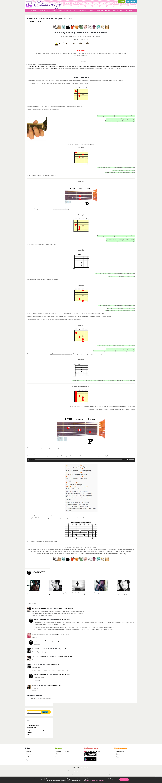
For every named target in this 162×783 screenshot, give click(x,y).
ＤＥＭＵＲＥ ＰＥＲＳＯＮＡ (39, 649)
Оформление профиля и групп (36, 730)
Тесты (120, 10)
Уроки (75, 10)
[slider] (131, 459)
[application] (81, 460)
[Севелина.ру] (44, 8)
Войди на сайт (31, 698)
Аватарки (33, 10)
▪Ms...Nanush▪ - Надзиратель (40, 608)
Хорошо (124, 780)
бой (30, 68)
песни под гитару (39, 68)
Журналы (68, 10)
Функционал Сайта (33, 725)
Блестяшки (42, 10)
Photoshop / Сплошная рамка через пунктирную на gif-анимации (79, 595)
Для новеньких (32, 735)
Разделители (32, 727)
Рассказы (91, 10)
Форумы (118, 757)
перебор (133, 66)
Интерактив (99, 10)
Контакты (29, 754)
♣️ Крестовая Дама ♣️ (38, 634)
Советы (107, 10)
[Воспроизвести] (29, 460)
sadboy (34, 685)
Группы (118, 754)
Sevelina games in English (93, 751)
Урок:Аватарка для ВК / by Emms (35, 593)
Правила (28, 760)
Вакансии (59, 757)
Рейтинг (30, 732)
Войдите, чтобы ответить (65, 608)
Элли (33, 664)
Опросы (114, 10)
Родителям (59, 754)
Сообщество (128, 10)
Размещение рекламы (62, 751)
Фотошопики (82, 10)
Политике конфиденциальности (95, 780)
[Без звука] (128, 460)
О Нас (28, 757)
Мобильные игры (52, 10)
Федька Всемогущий (39, 571)
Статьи (61, 10)
